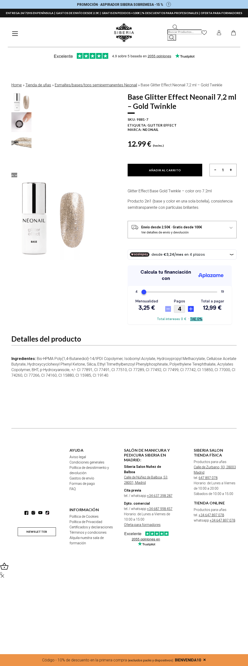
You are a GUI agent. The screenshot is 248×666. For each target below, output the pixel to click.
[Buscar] (171, 37)
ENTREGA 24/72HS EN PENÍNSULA (30, 13)
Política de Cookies (84, 516)
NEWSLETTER (36, 531)
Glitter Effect (162, 125)
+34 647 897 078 (211, 515)
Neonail (151, 129)
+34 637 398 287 (159, 496)
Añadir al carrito (165, 170)
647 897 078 (208, 478)
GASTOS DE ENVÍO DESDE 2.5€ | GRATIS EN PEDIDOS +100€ (98, 13)
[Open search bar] (175, 27)
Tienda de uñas (38, 85)
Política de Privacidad (86, 522)
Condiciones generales (87, 462)
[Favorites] (204, 32)
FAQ (73, 489)
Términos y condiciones (88, 532)
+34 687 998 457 (159, 509)
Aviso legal (78, 457)
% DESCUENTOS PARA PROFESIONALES (170, 13)
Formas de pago (82, 484)
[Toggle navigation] (15, 33)
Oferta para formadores (142, 525)
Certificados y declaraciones (91, 527)
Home (16, 85)
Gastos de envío (82, 478)
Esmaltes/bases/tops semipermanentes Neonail (96, 85)
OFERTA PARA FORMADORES (221, 13)
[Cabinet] (219, 32)
